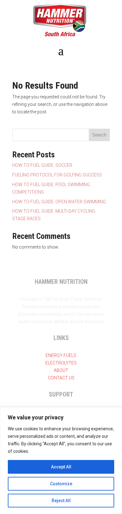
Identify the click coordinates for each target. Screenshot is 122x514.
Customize (61, 483)
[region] (61, 460)
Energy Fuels (61, 355)
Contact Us (61, 377)
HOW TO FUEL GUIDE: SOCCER (42, 165)
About (61, 370)
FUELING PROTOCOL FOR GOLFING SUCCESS (57, 174)
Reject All (61, 500)
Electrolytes (61, 362)
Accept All (61, 466)
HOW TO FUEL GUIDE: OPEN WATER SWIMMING (59, 201)
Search (99, 134)
